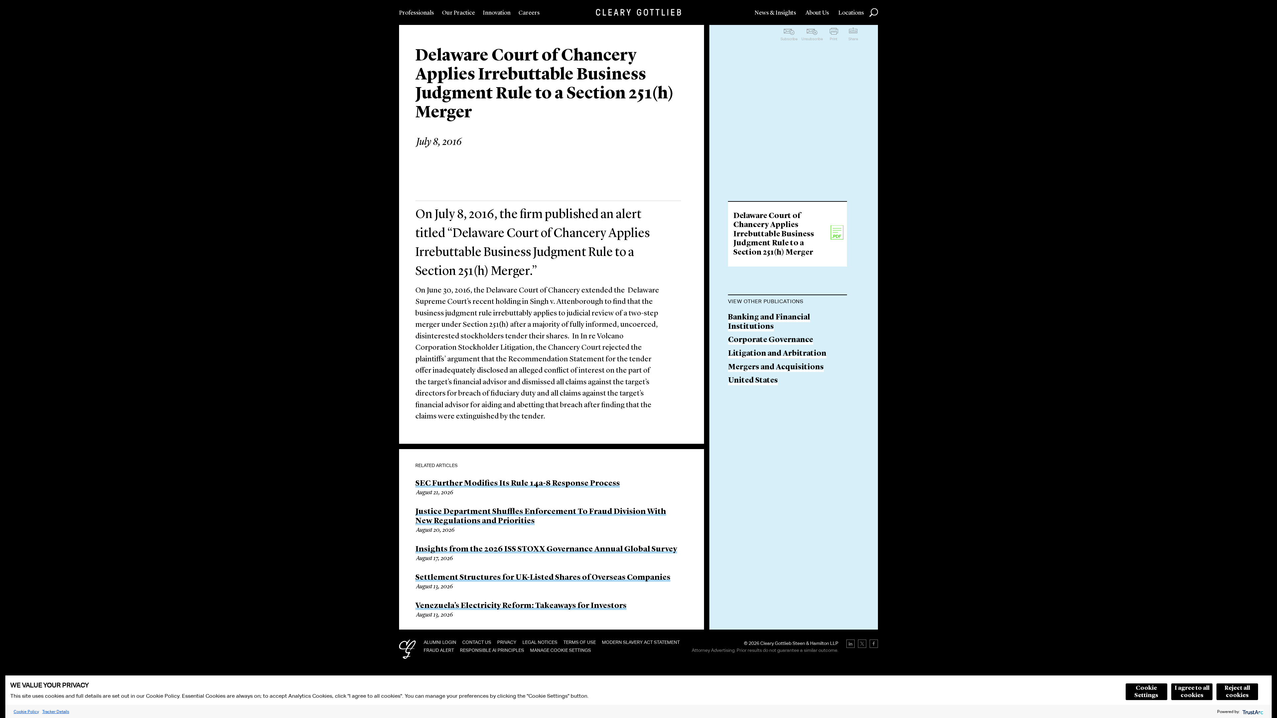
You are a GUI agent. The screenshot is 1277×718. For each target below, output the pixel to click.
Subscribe (788, 39)
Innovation (496, 13)
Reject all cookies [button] (1237, 691)
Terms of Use (579, 642)
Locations (851, 13)
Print (833, 39)
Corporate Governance (770, 340)
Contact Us (476, 642)
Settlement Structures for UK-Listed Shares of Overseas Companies (542, 578)
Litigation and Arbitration (777, 354)
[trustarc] (1252, 711)
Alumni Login (440, 642)
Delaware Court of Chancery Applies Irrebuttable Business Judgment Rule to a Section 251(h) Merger (773, 234)
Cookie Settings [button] (1146, 691)
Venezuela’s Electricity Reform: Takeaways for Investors (521, 606)
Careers (529, 13)
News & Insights (775, 13)
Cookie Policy (26, 711)
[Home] (638, 12)
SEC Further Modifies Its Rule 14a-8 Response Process (517, 484)
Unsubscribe (812, 39)
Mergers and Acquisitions (776, 367)
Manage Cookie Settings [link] (560, 650)
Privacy (506, 642)
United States (753, 381)
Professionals (416, 13)
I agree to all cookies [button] (1192, 691)
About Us (817, 13)
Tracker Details (55, 711)
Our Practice (458, 13)
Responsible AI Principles (492, 650)
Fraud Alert (439, 650)
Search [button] (873, 12)
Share (853, 39)
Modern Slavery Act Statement (641, 642)
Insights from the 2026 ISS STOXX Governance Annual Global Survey (546, 549)
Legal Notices (539, 642)
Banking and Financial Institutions (769, 322)
